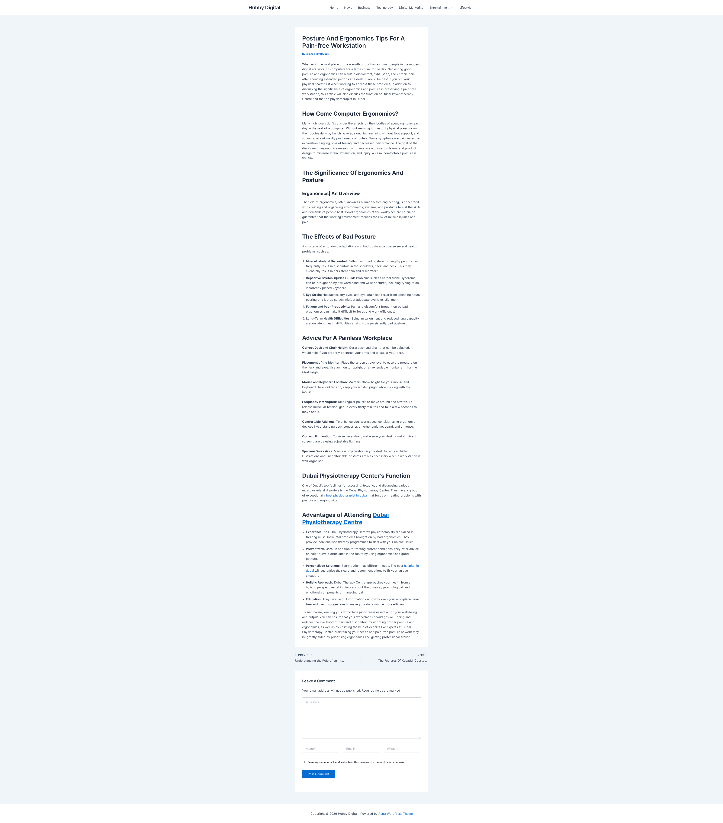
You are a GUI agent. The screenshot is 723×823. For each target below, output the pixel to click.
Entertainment (439, 7)
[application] (451, 7)
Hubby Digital (264, 7)
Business (364, 7)
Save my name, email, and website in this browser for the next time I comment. (356, 762)
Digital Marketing (411, 7)
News (348, 7)
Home (334, 7)
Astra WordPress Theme (395, 813)
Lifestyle (465, 7)
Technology (384, 7)
